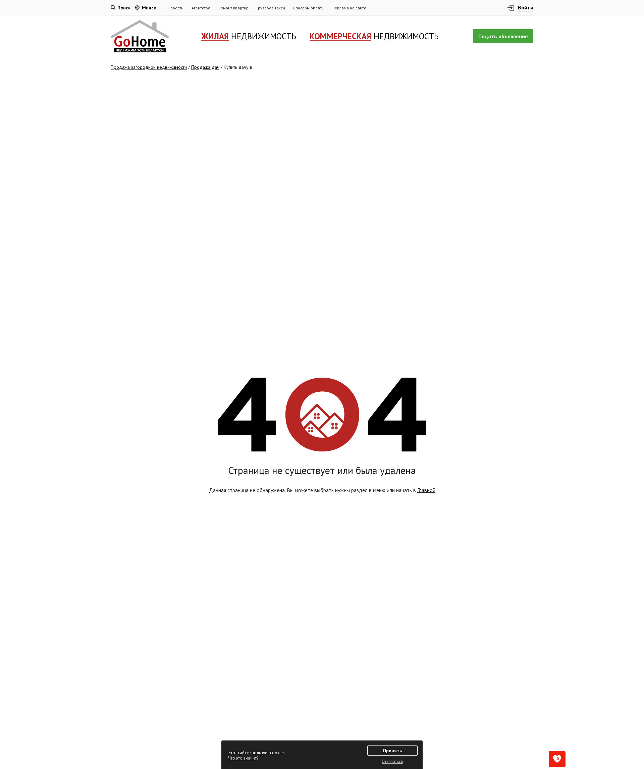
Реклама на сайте (349, 7)
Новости (175, 7)
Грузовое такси (271, 7)
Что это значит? (243, 758)
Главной (426, 490)
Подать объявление (503, 36)
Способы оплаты (308, 7)
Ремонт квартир (233, 7)
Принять (392, 751)
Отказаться (392, 761)
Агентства (201, 7)
